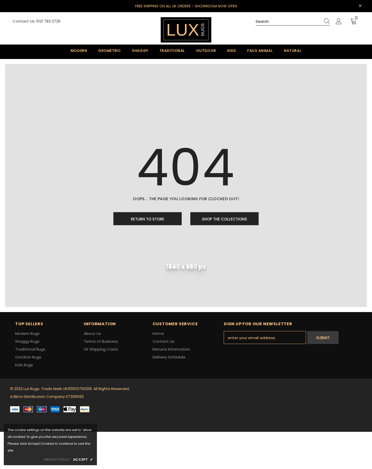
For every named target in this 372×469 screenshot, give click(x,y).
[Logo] (186, 30)
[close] (360, 5)
